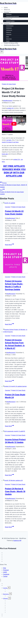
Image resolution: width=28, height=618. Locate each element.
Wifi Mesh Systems (10, 21)
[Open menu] (2, 51)
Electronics (6, 594)
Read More (9, 244)
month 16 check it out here (10, 142)
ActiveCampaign (9, 25)
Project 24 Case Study (9, 84)
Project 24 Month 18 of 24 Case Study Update (12, 192)
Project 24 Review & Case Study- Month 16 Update (13, 185)
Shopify (8, 41)
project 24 (10, 108)
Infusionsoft (8, 34)
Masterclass (9, 14)
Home (6, 7)
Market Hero (9, 38)
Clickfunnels (9, 28)
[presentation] (15, 203)
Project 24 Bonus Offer (11, 43)
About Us (7, 9)
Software (5, 598)
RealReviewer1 (8, 100)
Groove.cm (8, 32)
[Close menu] (0, 580)
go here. (9, 140)
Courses (7, 207)
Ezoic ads (5, 154)
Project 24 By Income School (12, 16)
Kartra (7, 36)
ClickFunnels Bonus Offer (12, 45)
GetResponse (9, 30)
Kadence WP (17, 540)
